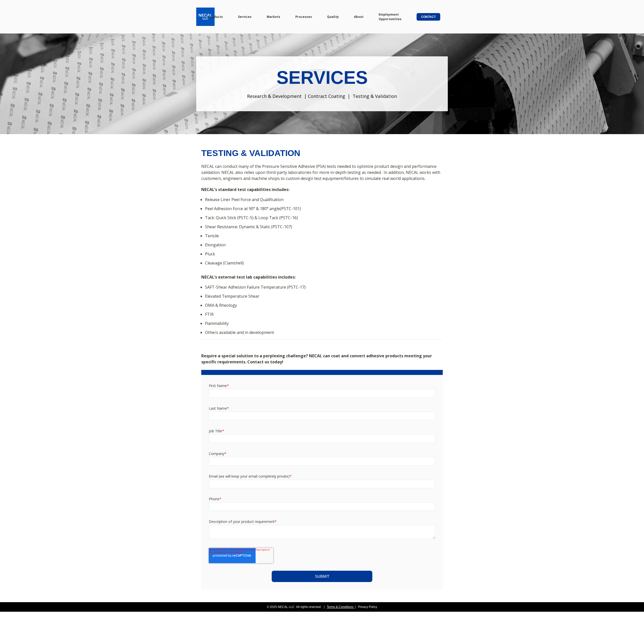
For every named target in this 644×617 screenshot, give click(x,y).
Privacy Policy (367, 607)
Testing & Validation (375, 96)
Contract (318, 96)
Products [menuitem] (215, 17)
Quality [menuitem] (333, 17)
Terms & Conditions (340, 607)
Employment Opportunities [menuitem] (390, 16)
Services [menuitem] (245, 17)
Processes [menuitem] (303, 17)
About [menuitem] (359, 17)
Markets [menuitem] (273, 17)
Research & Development (274, 96)
